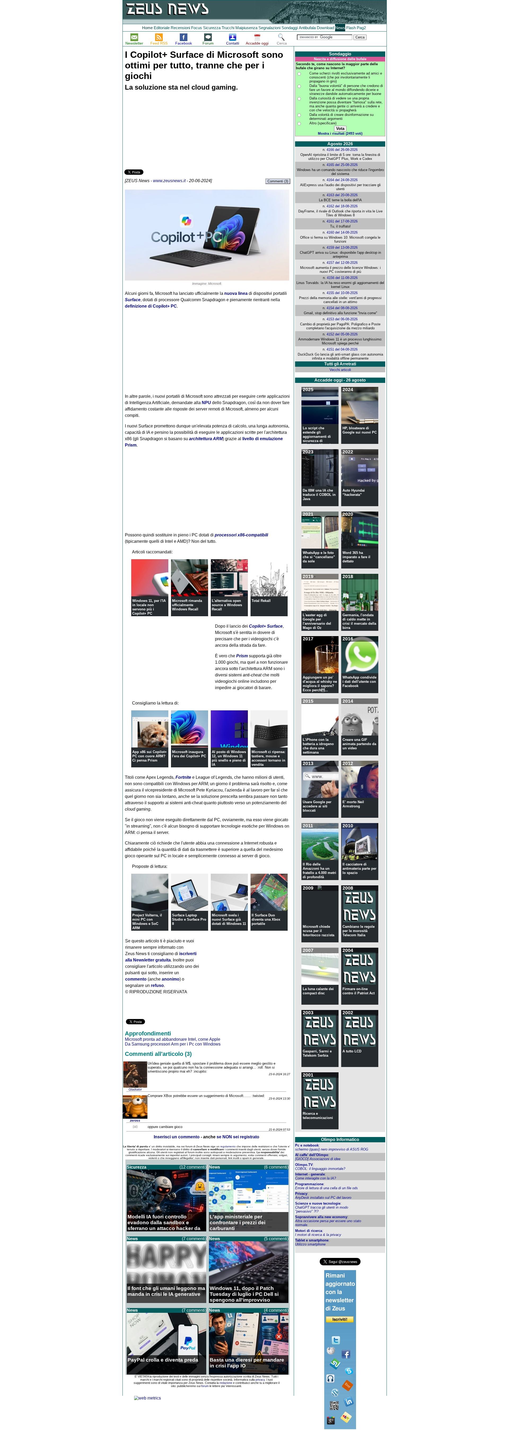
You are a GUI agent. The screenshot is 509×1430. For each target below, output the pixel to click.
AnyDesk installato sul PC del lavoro (323, 1198)
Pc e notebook (307, 1145)
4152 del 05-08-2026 (342, 334)
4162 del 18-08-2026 (342, 206)
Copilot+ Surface (266, 626)
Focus (196, 27)
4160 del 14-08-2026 (342, 232)
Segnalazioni (269, 27)
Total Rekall (261, 601)
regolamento (228, 1146)
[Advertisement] (164, 131)
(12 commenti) (192, 1167)
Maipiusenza (246, 27)
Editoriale (162, 27)
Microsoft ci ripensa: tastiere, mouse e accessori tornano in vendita (268, 758)
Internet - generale (310, 1174)
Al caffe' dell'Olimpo (311, 1155)
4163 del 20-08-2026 (342, 195)
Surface (133, 300)
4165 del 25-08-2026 (342, 165)
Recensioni (180, 27)
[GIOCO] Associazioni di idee (317, 1159)
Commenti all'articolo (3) (158, 1054)
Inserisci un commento (177, 1137)
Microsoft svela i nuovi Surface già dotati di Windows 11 (229, 919)
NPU (206, 402)
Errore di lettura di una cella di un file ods (326, 1188)
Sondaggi (290, 27)
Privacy (301, 1194)
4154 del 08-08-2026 (342, 308)
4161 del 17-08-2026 (342, 221)
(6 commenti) (276, 1167)
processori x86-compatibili (241, 535)
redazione (226, 1382)
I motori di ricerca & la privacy (318, 1235)
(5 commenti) (276, 1238)
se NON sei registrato (238, 1137)
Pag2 (361, 27)
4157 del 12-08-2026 (342, 263)
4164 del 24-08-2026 (342, 180)
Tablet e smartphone (311, 1240)
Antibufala (307, 27)
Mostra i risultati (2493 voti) (340, 133)
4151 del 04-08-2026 (342, 349)
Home (147, 27)
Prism (242, 656)
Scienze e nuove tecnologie (317, 1203)
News (340, 27)
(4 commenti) (276, 1310)
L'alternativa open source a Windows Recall (227, 605)
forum (205, 1386)
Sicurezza (212, 27)
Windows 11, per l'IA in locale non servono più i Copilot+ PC (149, 607)
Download (325, 27)
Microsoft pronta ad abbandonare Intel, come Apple (172, 1039)
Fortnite (183, 777)
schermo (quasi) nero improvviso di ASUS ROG (331, 1149)
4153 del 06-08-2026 (342, 319)
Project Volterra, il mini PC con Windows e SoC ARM (147, 921)
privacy (260, 1379)
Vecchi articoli (340, 370)
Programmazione (309, 1184)
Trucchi (228, 27)
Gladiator (135, 1089)
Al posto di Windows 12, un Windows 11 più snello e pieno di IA (229, 758)
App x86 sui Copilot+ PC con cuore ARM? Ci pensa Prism (149, 756)
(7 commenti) (194, 1238)
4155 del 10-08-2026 (342, 293)
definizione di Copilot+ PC (151, 306)
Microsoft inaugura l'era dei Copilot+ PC (189, 754)
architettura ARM (206, 438)
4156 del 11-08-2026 (342, 278)
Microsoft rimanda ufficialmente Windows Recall (187, 605)
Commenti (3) (277, 181)
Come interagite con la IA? (315, 1178)
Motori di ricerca (308, 1231)
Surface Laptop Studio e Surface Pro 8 (189, 919)
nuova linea (236, 293)
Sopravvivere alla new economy (321, 1217)
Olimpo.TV (304, 1165)
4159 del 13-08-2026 (342, 248)
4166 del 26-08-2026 (342, 150)
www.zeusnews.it (169, 180)
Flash (351, 27)
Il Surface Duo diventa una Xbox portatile (266, 919)
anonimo (170, 979)
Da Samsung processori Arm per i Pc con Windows (173, 1044)
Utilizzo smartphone (310, 1244)
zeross (135, 1120)
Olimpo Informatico (340, 1139)
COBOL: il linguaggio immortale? (320, 1169)
